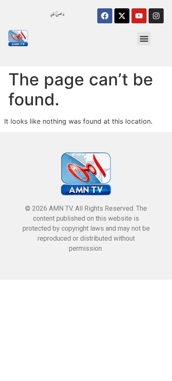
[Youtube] (139, 15)
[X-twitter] (121, 15)
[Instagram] (156, 15)
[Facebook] (104, 15)
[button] (144, 38)
